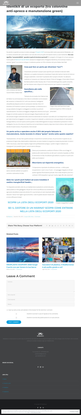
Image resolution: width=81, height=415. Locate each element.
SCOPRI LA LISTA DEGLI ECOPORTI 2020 (30, 202)
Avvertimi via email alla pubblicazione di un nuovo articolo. (43, 317)
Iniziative (5, 387)
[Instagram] (40, 367)
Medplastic (10, 216)
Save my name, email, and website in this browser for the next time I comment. (31, 310)
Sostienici (6, 392)
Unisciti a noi (7, 383)
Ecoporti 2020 (40, 52)
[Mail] (43, 367)
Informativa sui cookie (36, 412)
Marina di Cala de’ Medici (22, 60)
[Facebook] (38, 367)
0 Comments (37, 216)
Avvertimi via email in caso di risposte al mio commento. (42, 314)
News (32, 216)
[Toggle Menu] (77, 3)
